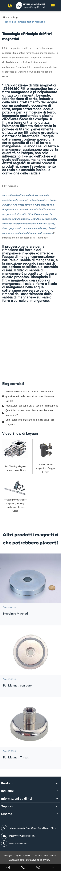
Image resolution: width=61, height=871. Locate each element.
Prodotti (7, 783)
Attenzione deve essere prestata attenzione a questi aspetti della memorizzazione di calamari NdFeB (30, 396)
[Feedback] (38, 867)
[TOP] (53, 867)
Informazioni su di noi (16, 798)
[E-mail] (7, 867)
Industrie (7, 791)
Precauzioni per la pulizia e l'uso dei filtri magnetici (31, 405)
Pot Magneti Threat (16, 757)
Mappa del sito (16, 860)
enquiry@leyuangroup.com (22, 836)
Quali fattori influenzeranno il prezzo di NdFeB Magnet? (29, 422)
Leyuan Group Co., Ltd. (26, 855)
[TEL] (22, 867)
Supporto (7, 806)
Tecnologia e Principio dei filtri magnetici (24, 21)
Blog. (15, 17)
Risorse (6, 814)
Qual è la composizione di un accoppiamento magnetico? (29, 412)
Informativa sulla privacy (37, 860)
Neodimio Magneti (15, 613)
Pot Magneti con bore (17, 685)
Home (6, 17)
